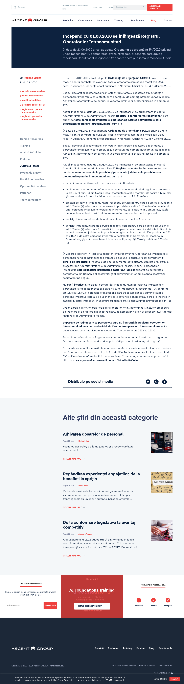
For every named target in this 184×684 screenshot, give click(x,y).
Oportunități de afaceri (34, 186)
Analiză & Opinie (30, 152)
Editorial (25, 159)
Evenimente (137, 21)
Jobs (110, 7)
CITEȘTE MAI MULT (72, 459)
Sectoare (102, 21)
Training (118, 21)
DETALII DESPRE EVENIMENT (90, 606)
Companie (84, 21)
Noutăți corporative (32, 179)
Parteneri (98, 7)
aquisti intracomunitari (32, 96)
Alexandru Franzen (85, 534)
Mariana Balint (83, 441)
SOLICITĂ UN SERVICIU (155, 7)
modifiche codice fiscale (33, 105)
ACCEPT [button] (175, 679)
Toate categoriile (30, 200)
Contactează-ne (165, 666)
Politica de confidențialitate (124, 666)
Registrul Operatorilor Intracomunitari (32, 117)
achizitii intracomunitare (33, 91)
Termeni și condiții (147, 666)
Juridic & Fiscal (29, 166)
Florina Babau (83, 485)
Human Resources (31, 139)
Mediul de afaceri (31, 173)
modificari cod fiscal (32, 100)
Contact (168, 21)
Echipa (140, 648)
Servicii (67, 21)
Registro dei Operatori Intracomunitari (32, 111)
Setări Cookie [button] (160, 679)
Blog (153, 21)
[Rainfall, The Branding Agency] (171, 673)
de (30, 78)
